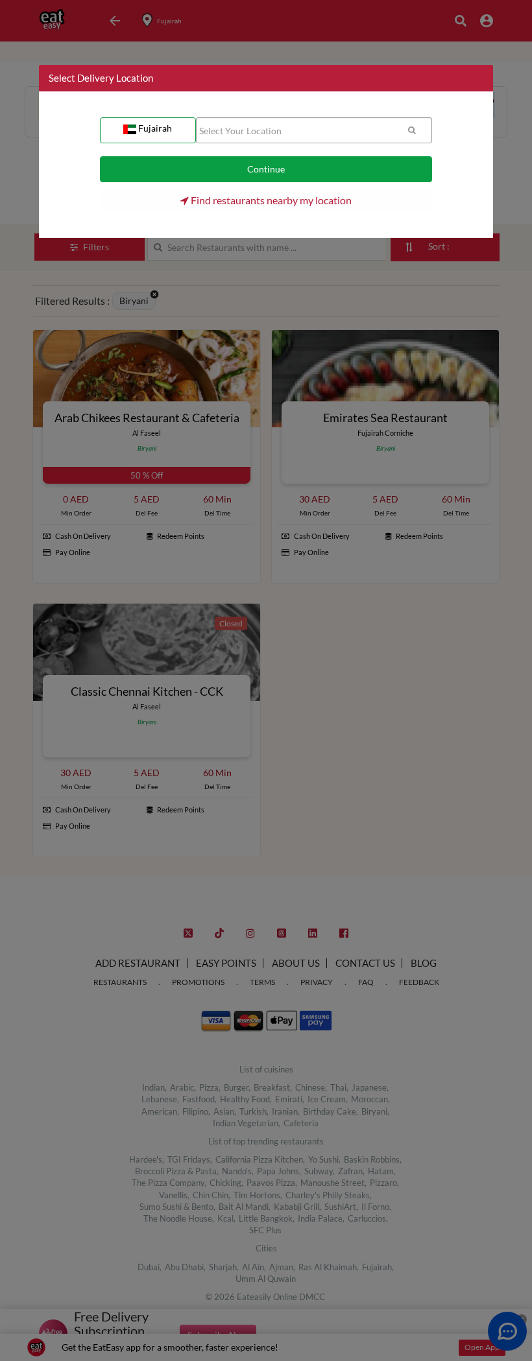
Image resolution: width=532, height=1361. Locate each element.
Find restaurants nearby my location (270, 200)
